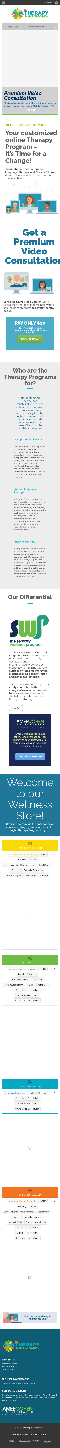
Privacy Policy (8, 1369)
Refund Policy (8, 1366)
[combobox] (14, 27)
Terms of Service (9, 1363)
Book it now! (30, 339)
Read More (16, 708)
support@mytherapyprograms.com (18, 1383)
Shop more (55, 854)
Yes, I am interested (30, 756)
